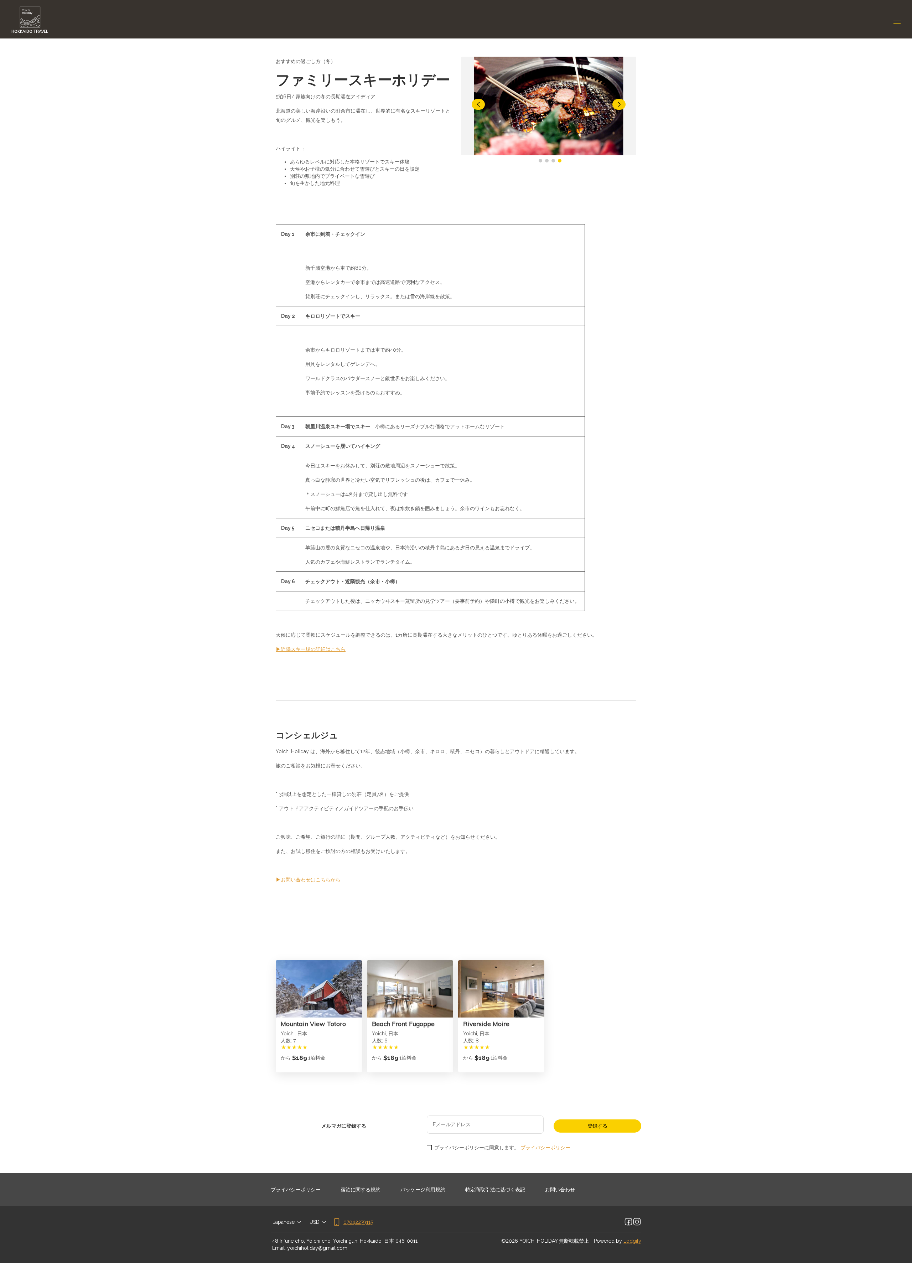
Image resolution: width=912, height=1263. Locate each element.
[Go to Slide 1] (540, 160)
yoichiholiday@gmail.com (317, 1248)
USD (315, 1222)
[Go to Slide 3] (553, 160)
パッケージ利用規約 (422, 1189)
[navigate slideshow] (478, 104)
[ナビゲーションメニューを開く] (897, 21)
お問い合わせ (560, 1189)
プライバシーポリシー (545, 1147)
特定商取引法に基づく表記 (495, 1189)
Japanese (284, 1222)
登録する (597, 1126)
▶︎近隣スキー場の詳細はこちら (311, 649)
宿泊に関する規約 (360, 1189)
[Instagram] (637, 1222)
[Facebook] (628, 1222)
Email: (279, 1248)
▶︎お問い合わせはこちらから (308, 879)
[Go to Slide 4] (559, 160)
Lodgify (632, 1241)
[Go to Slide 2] (547, 160)
